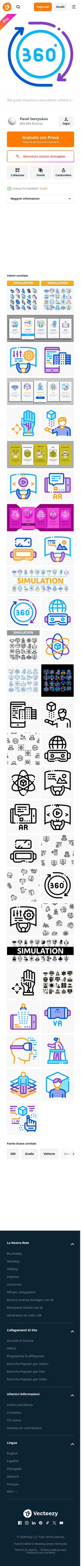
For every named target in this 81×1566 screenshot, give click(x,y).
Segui (66, 123)
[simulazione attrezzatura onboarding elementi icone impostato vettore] (40, 359)
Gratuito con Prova (40, 139)
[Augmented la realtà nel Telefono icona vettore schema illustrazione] (23, 619)
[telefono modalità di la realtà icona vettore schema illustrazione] (23, 425)
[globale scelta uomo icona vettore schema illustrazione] (23, 585)
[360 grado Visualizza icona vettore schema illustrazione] (23, 779)
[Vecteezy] (7, 7)
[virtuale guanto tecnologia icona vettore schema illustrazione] (23, 488)
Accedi (60, 7)
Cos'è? (43, 188)
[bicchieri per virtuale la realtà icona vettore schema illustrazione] (23, 682)
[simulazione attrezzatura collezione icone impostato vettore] (23, 328)
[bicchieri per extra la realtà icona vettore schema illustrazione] (23, 814)
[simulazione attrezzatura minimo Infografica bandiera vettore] (40, 748)
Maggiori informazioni (25, 195)
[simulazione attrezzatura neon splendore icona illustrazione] (23, 950)
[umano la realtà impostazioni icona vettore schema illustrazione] (23, 391)
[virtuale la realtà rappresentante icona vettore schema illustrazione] (23, 522)
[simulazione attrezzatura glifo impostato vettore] (23, 1525)
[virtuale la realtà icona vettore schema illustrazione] (23, 882)
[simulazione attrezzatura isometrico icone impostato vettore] (23, 293)
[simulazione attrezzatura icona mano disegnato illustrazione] (23, 916)
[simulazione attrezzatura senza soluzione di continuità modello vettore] (23, 1052)
